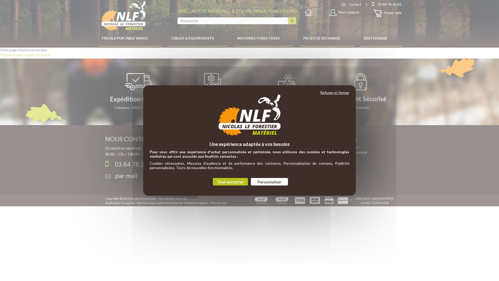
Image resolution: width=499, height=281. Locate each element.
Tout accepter (230, 181)
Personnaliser (269, 181)
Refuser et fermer (334, 92)
